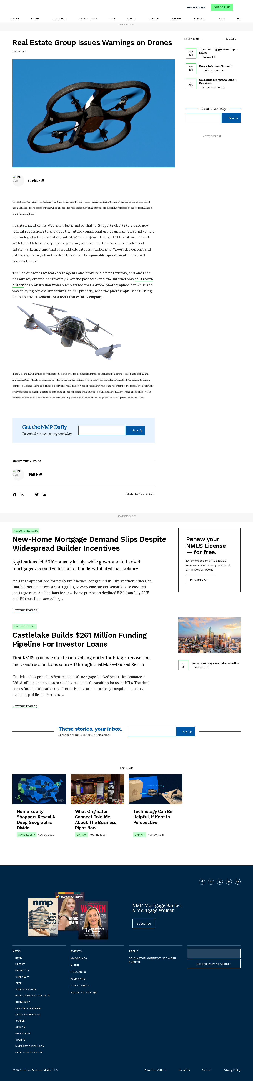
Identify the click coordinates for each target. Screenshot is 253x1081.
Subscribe (222, 7)
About (133, 951)
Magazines (79, 958)
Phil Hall (38, 180)
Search (237, 8)
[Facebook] (14, 494)
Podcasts (200, 18)
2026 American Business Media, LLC (35, 1070)
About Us (184, 1070)
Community (22, 1002)
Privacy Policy (232, 1070)
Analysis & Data (87, 18)
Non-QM (131, 18)
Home (18, 958)
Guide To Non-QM (84, 992)
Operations (23, 1033)
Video (221, 18)
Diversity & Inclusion (29, 1046)
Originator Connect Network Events (152, 960)
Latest (15, 18)
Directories (59, 18)
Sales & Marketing (28, 1014)
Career (20, 1021)
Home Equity (26, 834)
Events (35, 18)
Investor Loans (24, 626)
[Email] (44, 494)
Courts (20, 1040)
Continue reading (24, 610)
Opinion (81, 834)
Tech (112, 18)
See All (230, 39)
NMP (239, 18)
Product (21, 970)
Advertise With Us (156, 1070)
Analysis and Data (26, 530)
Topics (153, 18)
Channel (21, 976)
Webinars (176, 18)
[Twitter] (37, 494)
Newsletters (196, 7)
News (16, 951)
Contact (207, 1070)
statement (27, 225)
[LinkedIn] (22, 494)
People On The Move (29, 1052)
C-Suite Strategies (28, 1008)
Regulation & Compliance (32, 995)
